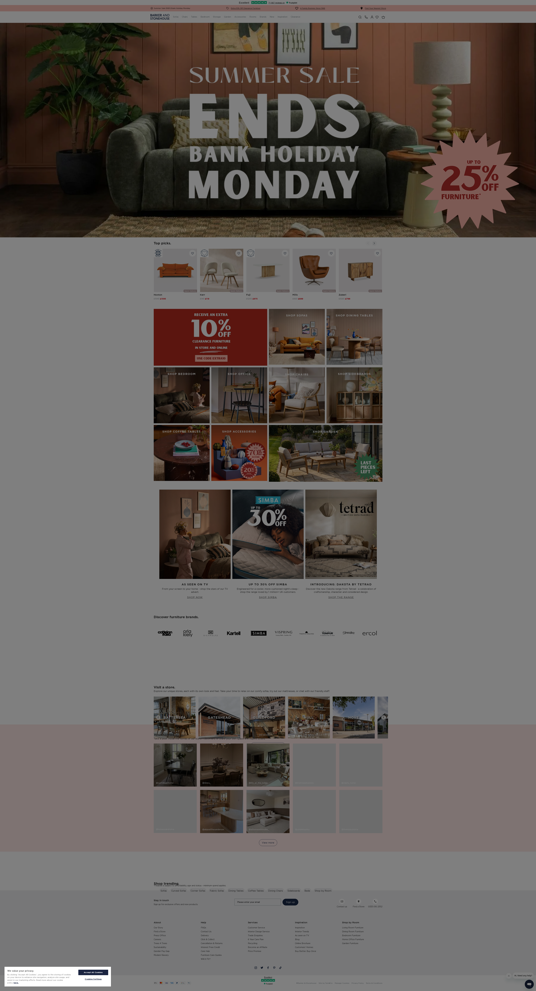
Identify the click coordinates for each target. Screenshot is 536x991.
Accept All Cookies (93, 972)
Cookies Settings (93, 979)
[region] (57, 977)
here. (16, 983)
